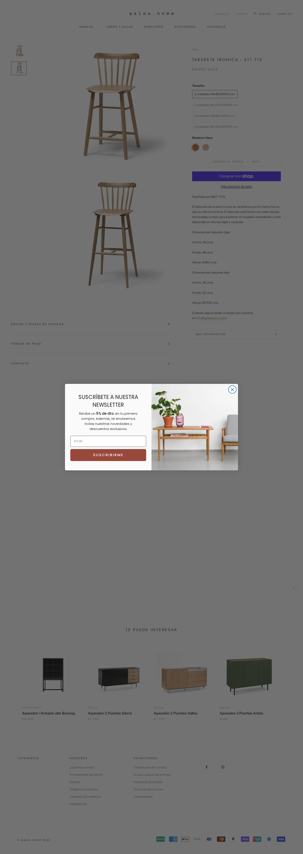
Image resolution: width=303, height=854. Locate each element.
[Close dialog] (232, 389)
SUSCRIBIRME (108, 454)
